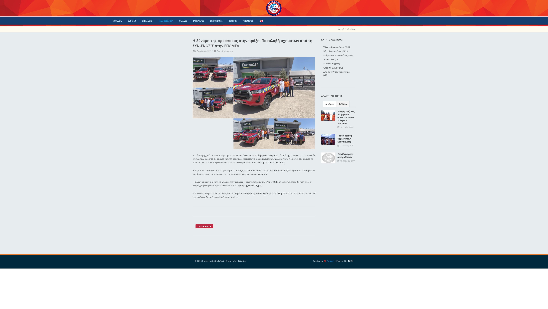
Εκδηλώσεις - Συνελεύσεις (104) (338, 55)
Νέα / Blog (351, 29)
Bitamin (330, 261)
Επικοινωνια (216, 21)
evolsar (132, 21)
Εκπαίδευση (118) (331, 63)
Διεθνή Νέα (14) (331, 59)
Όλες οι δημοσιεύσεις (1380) (336, 47)
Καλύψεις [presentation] (343, 104)
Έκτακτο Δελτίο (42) (333, 67)
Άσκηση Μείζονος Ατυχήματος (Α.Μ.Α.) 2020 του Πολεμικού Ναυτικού (346, 117)
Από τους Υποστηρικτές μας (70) (336, 73)
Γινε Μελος (248, 21)
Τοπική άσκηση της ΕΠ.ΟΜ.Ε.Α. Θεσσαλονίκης (345, 138)
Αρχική (341, 29)
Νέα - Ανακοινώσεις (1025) (335, 51)
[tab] (329, 104)
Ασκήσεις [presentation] (330, 104)
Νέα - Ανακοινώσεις (225, 51)
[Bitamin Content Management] (350, 261)
